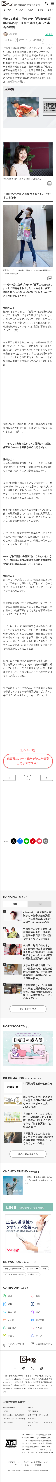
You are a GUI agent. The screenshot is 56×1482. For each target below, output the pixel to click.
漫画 (38, 1304)
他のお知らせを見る (28, 1154)
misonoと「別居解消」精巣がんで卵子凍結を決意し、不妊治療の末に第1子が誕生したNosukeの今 (37, 917)
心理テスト (33, 1274)
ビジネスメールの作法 (14, 1274)
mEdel (5, 1411)
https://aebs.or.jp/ (46, 1452)
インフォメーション (16, 1345)
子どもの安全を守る (13, 1268)
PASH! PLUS (33, 1411)
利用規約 (12, 1462)
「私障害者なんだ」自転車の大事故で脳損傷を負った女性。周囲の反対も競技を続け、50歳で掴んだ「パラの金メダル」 (38, 992)
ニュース (12, 1312)
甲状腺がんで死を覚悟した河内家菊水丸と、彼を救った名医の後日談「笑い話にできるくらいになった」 (38, 933)
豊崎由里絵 (37, 40)
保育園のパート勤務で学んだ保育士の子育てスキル (28, 761)
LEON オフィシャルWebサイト (15, 1419)
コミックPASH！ (9, 1422)
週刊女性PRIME (9, 1407)
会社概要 (38, 1465)
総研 (10, 1296)
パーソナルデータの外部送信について (33, 1462)
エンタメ (19, 10)
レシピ (11, 1320)
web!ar (30, 1407)
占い (38, 1312)
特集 (38, 1296)
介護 (45, 1268)
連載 (10, 1304)
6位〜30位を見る (28, 1009)
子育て (40, 10)
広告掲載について (44, 1344)
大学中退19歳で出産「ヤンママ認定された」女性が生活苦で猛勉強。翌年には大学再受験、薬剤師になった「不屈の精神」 (38, 972)
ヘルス (30, 10)
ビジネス (7, 10)
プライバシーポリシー (23, 1465)
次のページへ (46, 778)
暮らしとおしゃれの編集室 (13, 1415)
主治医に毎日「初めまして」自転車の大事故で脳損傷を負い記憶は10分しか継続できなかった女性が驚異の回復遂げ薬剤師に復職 (38, 952)
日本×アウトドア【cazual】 (38, 1415)
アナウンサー (23, 40)
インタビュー (9, 40)
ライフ (50, 10)
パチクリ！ (32, 1419)
